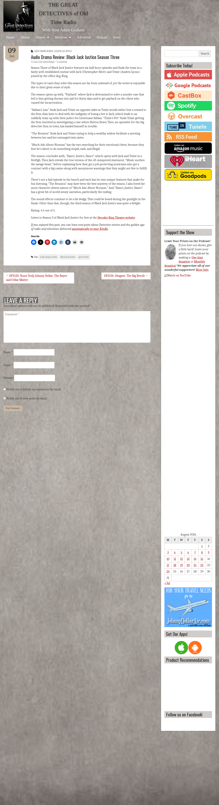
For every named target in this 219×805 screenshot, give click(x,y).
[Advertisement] (188, 204)
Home (10, 37)
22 (201, 565)
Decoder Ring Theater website (116, 217)
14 (195, 559)
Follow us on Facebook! (184, 714)
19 (181, 565)
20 (188, 565)
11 (175, 559)
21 (195, 565)
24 (168, 571)
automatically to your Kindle (90, 229)
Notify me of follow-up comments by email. (33, 389)
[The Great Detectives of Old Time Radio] (18, 16)
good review (84, 257)
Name (8, 352)
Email (8, 365)
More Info (202, 270)
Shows (40, 37)
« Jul (167, 583)
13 (188, 559)
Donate (102, 37)
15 (202, 559)
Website (8, 378)
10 (168, 559)
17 (168, 565)
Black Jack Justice (67, 257)
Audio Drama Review (43, 51)
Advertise (84, 37)
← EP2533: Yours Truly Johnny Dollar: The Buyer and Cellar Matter (36, 278)
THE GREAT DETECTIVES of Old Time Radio (63, 13)
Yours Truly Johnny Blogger (44, 61)
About (25, 37)
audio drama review (48, 257)
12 (181, 559)
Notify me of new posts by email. (27, 398)
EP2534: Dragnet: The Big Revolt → (126, 276)
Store (117, 37)
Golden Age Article (63, 51)
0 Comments (62, 61)
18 (174, 565)
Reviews (61, 37)
